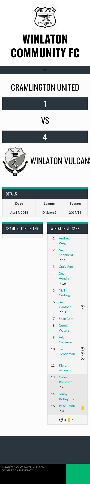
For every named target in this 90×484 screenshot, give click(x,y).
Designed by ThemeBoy (17, 470)
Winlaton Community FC (45, 45)
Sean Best (66, 319)
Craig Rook (67, 266)
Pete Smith (67, 406)
